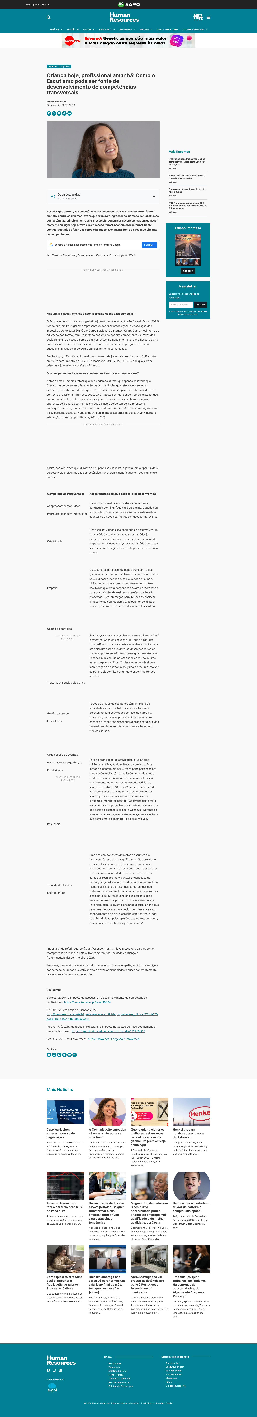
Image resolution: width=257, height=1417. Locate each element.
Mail (37, 5)
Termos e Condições (119, 1378)
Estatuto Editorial (117, 1371)
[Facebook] (49, 113)
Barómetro (126, 29)
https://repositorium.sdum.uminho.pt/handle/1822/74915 (108, 1031)
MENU (29, 5)
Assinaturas (114, 1363)
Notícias (54, 29)
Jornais (45, 5)
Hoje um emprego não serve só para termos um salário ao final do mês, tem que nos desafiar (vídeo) (107, 1284)
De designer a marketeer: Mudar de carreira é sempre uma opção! (191, 1207)
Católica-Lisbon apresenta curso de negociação (61, 1133)
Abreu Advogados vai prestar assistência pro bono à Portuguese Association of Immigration (147, 1284)
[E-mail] (69, 113)
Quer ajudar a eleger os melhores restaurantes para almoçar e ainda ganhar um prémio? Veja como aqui (148, 1137)
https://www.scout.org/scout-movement (114, 1039)
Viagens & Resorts (176, 1385)
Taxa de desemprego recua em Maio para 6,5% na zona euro (65, 1207)
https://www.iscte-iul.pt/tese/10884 (87, 1002)
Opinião (71, 29)
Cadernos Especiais (193, 29)
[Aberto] (208, 17)
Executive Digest (175, 1366)
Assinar (188, 271)
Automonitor (172, 1363)
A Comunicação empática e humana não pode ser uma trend (107, 1133)
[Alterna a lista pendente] (62, 29)
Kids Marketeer (174, 1374)
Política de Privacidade (120, 1386)
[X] (54, 113)
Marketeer (171, 1378)
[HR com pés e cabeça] (198, 17)
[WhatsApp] (64, 113)
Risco (169, 1382)
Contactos (114, 1367)
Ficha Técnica (116, 1374)
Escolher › (149, 245)
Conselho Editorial (167, 29)
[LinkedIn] (59, 113)
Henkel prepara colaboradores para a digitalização (188, 1133)
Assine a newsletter (119, 1382)
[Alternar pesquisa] (49, 17)
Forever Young (173, 1370)
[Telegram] (74, 1055)
